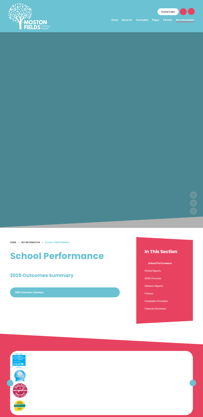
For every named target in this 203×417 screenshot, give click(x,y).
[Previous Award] (10, 383)
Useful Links (168, 11)
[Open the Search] (183, 11)
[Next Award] (193, 383)
